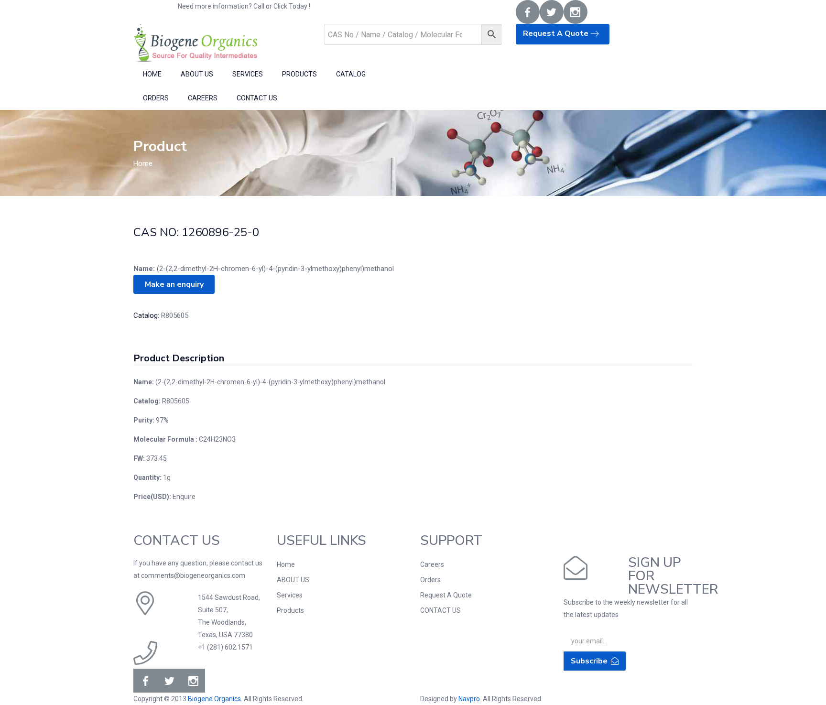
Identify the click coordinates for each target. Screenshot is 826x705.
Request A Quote (556, 33)
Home (142, 163)
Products (290, 610)
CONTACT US (257, 98)
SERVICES (247, 74)
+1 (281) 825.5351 (451, 6)
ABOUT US (197, 74)
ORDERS (156, 98)
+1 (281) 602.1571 (363, 7)
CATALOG (351, 74)
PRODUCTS (299, 74)
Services (290, 595)
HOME (152, 74)
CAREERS (202, 98)
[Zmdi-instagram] (575, 12)
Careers (432, 564)
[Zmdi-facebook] (528, 12)
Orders (430, 580)
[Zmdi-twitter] (552, 12)
